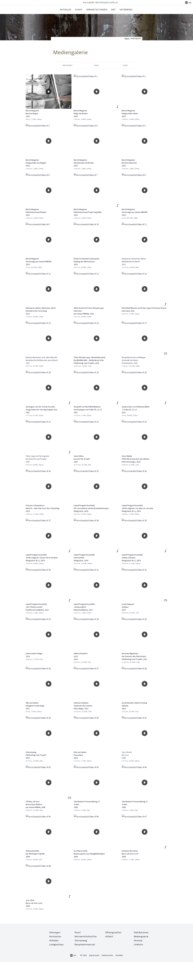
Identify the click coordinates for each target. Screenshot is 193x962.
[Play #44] (144, 782)
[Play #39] (48, 733)
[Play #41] (144, 733)
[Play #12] (48, 289)
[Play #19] (96, 387)
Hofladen (54, 940)
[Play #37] (96, 684)
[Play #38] (144, 684)
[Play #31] (96, 585)
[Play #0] (48, 91)
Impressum (94, 955)
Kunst (78, 9)
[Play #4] (96, 141)
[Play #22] (96, 437)
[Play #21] (48, 437)
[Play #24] (48, 486)
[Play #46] (96, 832)
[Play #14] (144, 289)
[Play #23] (144, 437)
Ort (113, 9)
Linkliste (138, 944)
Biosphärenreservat (85, 944)
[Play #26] (144, 486)
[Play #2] (144, 91)
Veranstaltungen (96, 9)
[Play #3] (48, 141)
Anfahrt (109, 936)
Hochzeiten (55, 936)
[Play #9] (48, 239)
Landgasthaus (56, 944)
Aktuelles (65, 9)
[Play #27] (48, 536)
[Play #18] (48, 387)
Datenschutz (107, 955)
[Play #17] (144, 338)
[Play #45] (48, 832)
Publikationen (141, 932)
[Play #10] (96, 239)
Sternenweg (81, 940)
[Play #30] (48, 585)
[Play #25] (96, 486)
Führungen (54, 932)
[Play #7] (96, 190)
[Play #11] (144, 239)
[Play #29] (144, 536)
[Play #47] (144, 832)
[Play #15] (48, 338)
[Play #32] (144, 585)
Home (127, 38)
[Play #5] (144, 141)
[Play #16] (96, 338)
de (190, 2)
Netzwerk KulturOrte (86, 936)
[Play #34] (96, 634)
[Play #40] (96, 733)
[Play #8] (144, 190)
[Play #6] (48, 190)
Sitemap (138, 940)
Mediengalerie (141, 936)
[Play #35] (144, 634)
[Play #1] (96, 91)
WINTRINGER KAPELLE (100, 2)
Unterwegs (126, 9)
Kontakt (119, 955)
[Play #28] (96, 536)
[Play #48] (48, 881)
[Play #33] (48, 634)
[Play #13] (96, 289)
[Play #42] (48, 782)
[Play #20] (144, 387)
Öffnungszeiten (113, 932)
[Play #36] (48, 684)
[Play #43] (96, 782)
